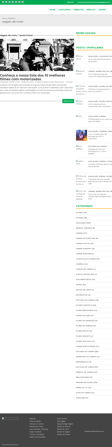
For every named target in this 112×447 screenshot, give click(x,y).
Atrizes (79, 218)
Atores (79, 212)
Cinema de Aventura (42, 82)
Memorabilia (82, 362)
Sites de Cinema (83, 393)
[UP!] (109, 444)
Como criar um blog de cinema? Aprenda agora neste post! (99, 196)
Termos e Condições (37, 434)
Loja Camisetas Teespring (39, 429)
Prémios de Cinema (85, 372)
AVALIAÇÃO (93, 56)
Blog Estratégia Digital (65, 424)
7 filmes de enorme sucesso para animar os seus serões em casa (100, 181)
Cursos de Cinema (84, 269)
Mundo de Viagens (63, 432)
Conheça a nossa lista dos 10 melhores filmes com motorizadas (32, 77)
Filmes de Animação (85, 321)
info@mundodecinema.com (94, 431)
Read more (68, 101)
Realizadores (82, 377)
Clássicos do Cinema (86, 259)
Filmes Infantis (83, 336)
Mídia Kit (33, 419)
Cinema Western (83, 254)
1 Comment (69, 82)
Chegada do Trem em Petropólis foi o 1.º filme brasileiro (97, 151)
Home (4, 18)
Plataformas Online (36, 426)
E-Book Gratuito (35, 421)
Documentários (83, 279)
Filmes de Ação (59, 82)
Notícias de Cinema (85, 367)
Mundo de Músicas (63, 426)
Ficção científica (84, 305)
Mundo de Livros (63, 429)
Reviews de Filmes (84, 382)
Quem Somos (62, 419)
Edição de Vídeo (83, 290)
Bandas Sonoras (84, 228)
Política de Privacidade (37, 437)
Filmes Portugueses (85, 346)
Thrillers (80, 398)
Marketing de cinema (86, 357)
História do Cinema (97, 146)
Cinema (91, 71)
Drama (52, 82)
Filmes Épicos (82, 331)
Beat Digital (61, 421)
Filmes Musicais (83, 341)
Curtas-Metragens (85, 274)
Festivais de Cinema (85, 300)
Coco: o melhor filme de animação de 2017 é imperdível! (97, 136)
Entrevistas (82, 295)
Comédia (103, 131)
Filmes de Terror (84, 326)
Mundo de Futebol (63, 434)
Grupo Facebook (35, 432)
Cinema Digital (83, 243)
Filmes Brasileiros (85, 310)
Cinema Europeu (83, 248)
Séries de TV (82, 387)
